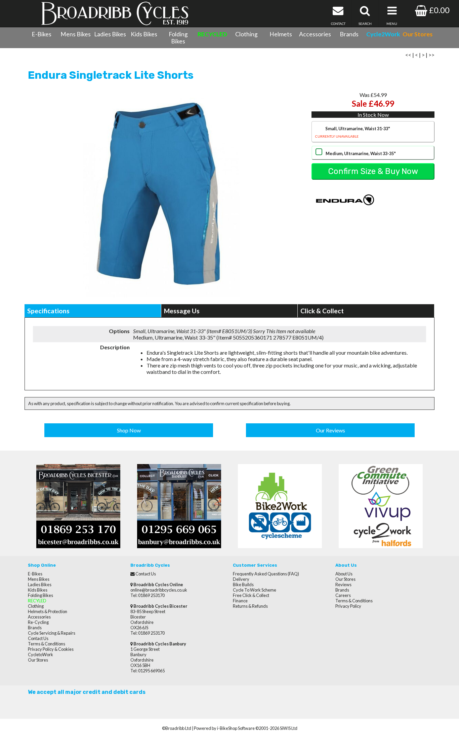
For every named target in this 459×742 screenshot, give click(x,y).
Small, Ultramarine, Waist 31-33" (352, 132)
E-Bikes (41, 34)
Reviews (343, 584)
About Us (343, 573)
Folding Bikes (178, 38)
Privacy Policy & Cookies (51, 649)
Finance (240, 600)
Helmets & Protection (47, 611)
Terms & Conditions (46, 643)
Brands (349, 34)
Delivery (241, 579)
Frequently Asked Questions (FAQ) (266, 573)
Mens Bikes (75, 34)
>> (431, 54)
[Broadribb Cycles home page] (115, 13)
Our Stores (38, 660)
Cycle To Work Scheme (254, 590)
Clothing (246, 34)
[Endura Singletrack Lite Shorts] (161, 194)
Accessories (315, 34)
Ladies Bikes (110, 34)
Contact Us (38, 638)
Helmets (280, 34)
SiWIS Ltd (288, 728)
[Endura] (345, 214)
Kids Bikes (144, 34)
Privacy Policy (348, 606)
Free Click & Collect (251, 595)
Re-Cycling (38, 622)
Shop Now (129, 430)
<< (408, 54)
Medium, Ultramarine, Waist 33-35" (361, 153)
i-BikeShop (227, 728)
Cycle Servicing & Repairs (51, 633)
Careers (343, 595)
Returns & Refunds (250, 606)
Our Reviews (330, 430)
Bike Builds (243, 584)
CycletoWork (40, 654)
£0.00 (438, 10)
